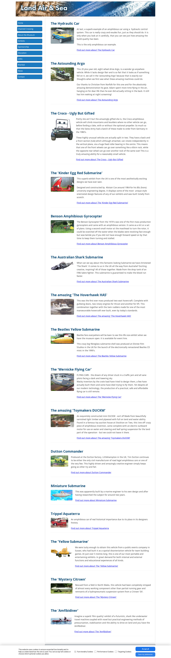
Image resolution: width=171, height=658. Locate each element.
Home (20, 23)
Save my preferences (145, 654)
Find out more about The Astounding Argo (97, 99)
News (20, 71)
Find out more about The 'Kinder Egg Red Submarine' (102, 202)
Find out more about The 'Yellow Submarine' (96, 566)
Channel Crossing (25, 29)
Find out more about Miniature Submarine (96, 500)
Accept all (145, 649)
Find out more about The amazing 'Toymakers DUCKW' (103, 438)
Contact (21, 76)
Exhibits (21, 41)
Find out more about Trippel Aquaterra (90, 528)
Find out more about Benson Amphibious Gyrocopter (102, 243)
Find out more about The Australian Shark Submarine (103, 281)
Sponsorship (23, 47)
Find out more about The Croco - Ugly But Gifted (99, 159)
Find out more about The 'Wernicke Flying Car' (99, 397)
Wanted (21, 64)
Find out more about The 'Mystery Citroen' (95, 597)
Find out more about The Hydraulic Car (96, 50)
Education (22, 53)
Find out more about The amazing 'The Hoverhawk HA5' (104, 316)
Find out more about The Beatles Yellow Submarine (101, 356)
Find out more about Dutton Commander (91, 472)
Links (20, 59)
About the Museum (26, 35)
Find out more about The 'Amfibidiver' (92, 631)
